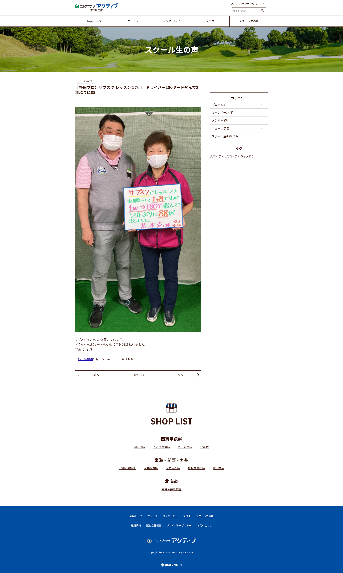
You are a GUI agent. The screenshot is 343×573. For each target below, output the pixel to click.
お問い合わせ (204, 525)
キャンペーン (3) (222, 112)
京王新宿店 (185, 447)
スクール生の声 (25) (225, 136)
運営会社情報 (153, 525)
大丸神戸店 (151, 468)
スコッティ (217, 156)
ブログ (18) (219, 104)
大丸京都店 (173, 468)
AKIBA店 (139, 447)
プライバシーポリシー (179, 525)
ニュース (152, 516)
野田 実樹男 (85, 359)
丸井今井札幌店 (171, 489)
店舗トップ (136, 516)
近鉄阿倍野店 (127, 468)
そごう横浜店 (161, 447)
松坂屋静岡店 (196, 468)
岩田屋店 (218, 468)
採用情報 (136, 525)
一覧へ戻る (138, 375)
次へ (180, 375)
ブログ (187, 516)
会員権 (204, 447)
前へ (96, 375)
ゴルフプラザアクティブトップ (248, 4)
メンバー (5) (220, 120)
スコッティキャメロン (240, 156)
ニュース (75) (220, 128)
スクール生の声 (85, 81)
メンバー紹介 (170, 516)
